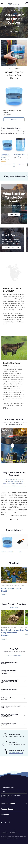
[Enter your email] (25, 792)
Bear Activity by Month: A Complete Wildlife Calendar (12, 642)
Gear (20, 561)
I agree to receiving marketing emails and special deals (13, 796)
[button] (14, 31)
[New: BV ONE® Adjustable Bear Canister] (14, 95)
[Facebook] (3, 822)
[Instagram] (6, 822)
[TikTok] (10, 822)
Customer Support (8, 803)
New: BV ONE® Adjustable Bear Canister (12, 111)
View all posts (14, 617)
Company (5, 815)
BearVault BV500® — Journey (20, 155)
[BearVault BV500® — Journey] (20, 144)
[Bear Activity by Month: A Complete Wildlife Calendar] (12, 627)
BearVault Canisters (7, 561)
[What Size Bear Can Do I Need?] (14, 585)
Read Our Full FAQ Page (14, 665)
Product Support (7, 809)
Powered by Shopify (13, 838)
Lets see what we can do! (16, 762)
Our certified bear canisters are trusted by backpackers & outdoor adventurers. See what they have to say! (14, 482)
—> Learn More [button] (7, 404)
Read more (4, 604)
